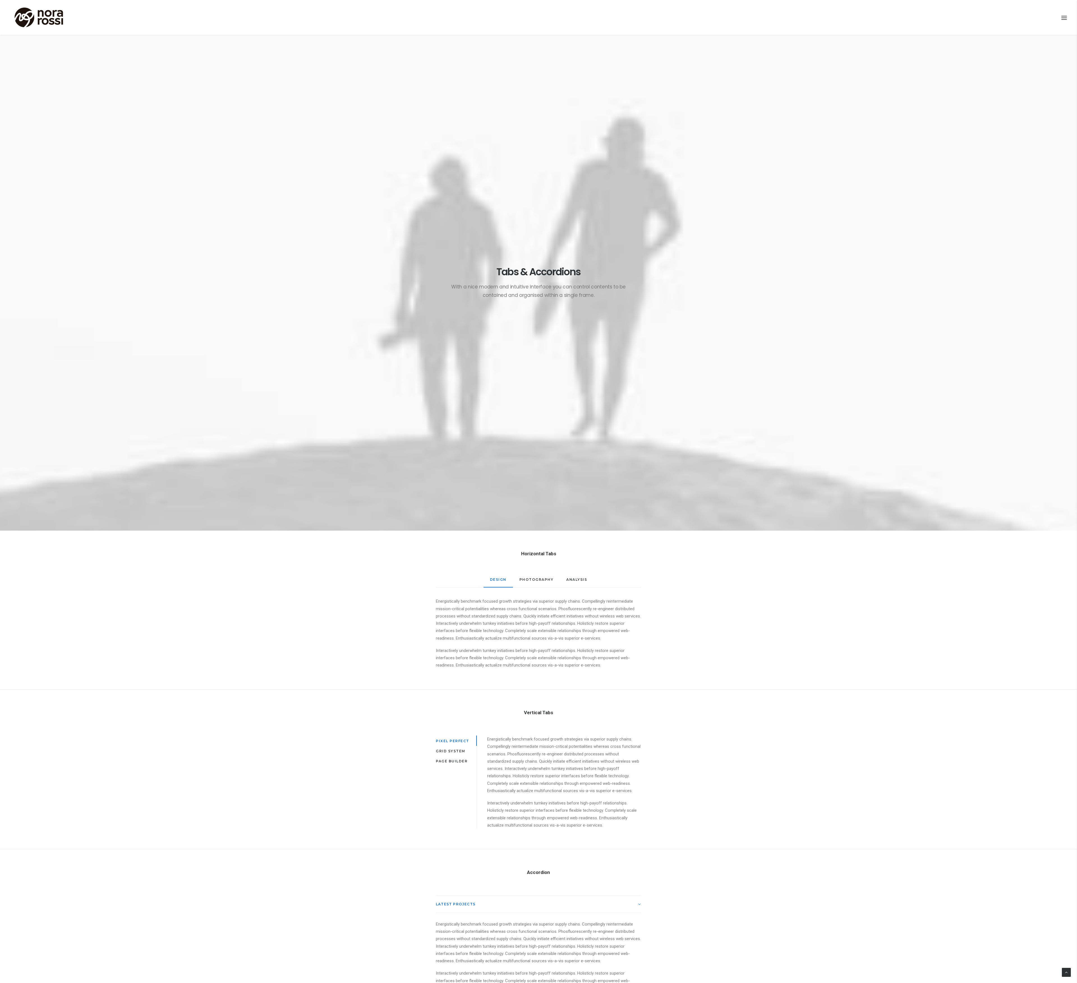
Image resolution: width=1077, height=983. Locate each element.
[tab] (538, 904)
